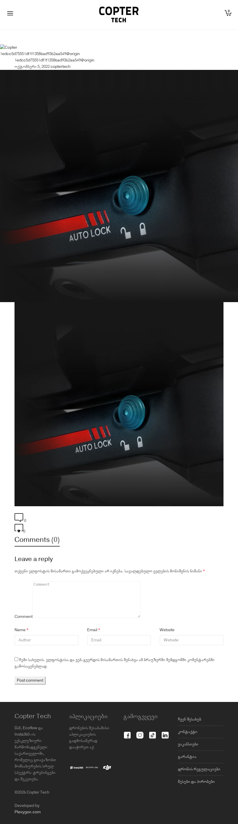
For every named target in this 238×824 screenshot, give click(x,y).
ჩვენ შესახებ (189, 719)
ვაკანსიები (188, 744)
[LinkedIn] (165, 732)
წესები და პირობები (196, 781)
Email (92, 630)
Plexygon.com (28, 812)
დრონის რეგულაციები (199, 769)
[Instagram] (140, 732)
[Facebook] (127, 732)
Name (20, 630)
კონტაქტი (187, 731)
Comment (24, 616)
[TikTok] (152, 732)
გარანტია (187, 756)
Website (167, 630)
